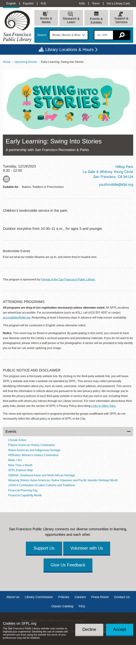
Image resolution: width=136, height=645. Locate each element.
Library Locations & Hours (69, 49)
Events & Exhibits (96, 20)
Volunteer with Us (86, 548)
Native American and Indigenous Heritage (34, 450)
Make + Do (15, 460)
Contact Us (122, 597)
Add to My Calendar (6, 179)
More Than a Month (20, 465)
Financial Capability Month (25, 495)
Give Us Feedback (68, 564)
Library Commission (39, 597)
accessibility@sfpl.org (16, 317)
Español (28, 3)
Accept (119, 629)
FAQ (82, 606)
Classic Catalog (62, 606)
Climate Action (17, 440)
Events (10, 431)
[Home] (17, 26)
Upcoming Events (26, 61)
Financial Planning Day (23, 490)
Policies (63, 597)
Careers (80, 597)
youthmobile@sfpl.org (116, 184)
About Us (12, 597)
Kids (82, 3)
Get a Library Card (118, 3)
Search (41, 35)
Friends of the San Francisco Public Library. (68, 279)
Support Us (44, 548)
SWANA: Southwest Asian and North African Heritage (41, 475)
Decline (89, 629)
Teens (96, 3)
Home (6, 61)
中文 (43, 3)
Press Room (100, 597)
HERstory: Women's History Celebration (33, 455)
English (11, 3)
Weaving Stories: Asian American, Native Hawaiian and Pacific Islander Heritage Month (63, 480)
